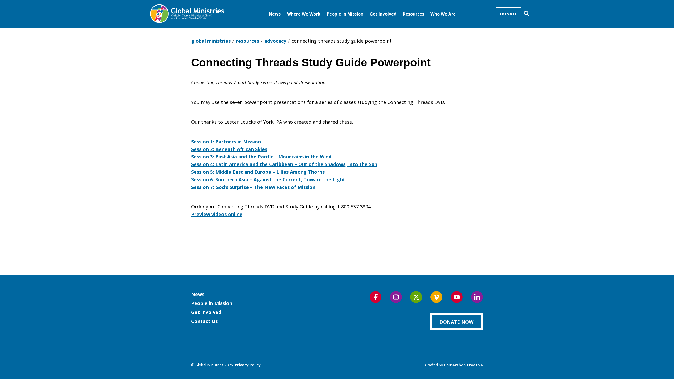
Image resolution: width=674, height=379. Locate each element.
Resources (413, 14)
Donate (508, 13)
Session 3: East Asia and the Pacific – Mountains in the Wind (261, 156)
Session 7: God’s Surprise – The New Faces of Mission (253, 187)
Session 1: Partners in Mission (226, 141)
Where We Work (303, 14)
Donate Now (456, 322)
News (275, 14)
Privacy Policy (248, 364)
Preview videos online (216, 214)
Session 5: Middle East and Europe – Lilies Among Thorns (258, 172)
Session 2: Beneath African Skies (229, 149)
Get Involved (383, 14)
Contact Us (204, 321)
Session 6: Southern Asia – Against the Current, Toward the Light (268, 179)
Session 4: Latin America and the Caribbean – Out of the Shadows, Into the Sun (284, 164)
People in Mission (345, 14)
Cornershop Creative (463, 364)
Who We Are (443, 14)
